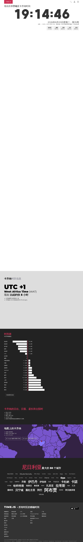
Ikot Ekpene (72, 473)
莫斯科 (5, 368)
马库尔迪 (41, 494)
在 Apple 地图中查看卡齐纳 (30, 438)
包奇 (49, 482)
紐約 (5, 349)
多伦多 (5, 346)
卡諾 (74, 482)
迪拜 (5, 375)
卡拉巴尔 (56, 482)
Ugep (6, 481)
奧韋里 (42, 485)
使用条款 (44, 514)
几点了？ (13, 541)
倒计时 (5, 525)
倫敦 (56, 28)
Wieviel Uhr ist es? (73, 541)
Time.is (8, 1)
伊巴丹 (33, 482)
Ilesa (16, 477)
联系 (31, 523)
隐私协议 (44, 516)
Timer (5, 527)
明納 (68, 485)
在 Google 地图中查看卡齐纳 (13, 438)
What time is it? (7, 541)
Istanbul (6, 370)
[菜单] (78, 2)
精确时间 (6, 511)
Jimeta (30, 477)
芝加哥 (5, 344)
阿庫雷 (61, 490)
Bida (16, 473)
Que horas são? (58, 541)
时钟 (5, 523)
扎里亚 (50, 485)
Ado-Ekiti (10, 474)
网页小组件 (14, 514)
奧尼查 (36, 486)
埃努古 (29, 485)
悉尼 (5, 390)
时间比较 (6, 514)
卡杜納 (65, 481)
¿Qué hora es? (25, 541)
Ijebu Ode (55, 473)
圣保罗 (5, 351)
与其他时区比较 (10, 395)
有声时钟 (6, 536)
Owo (57, 477)
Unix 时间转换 (23, 516)
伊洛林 (43, 481)
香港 (5, 385)
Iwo (26, 477)
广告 (43, 511)
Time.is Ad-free (34, 514)
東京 (76, 28)
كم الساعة (40, 541)
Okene (46, 478)
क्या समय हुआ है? (18, 541)
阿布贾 (50, 490)
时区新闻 (14, 516)
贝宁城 (19, 490)
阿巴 (39, 489)
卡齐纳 (9, 485)
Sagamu (69, 477)
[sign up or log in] (74, 2)
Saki (75, 477)
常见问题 (32, 516)
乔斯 (24, 481)
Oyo (63, 477)
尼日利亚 (32, 467)
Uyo (11, 482)
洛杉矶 (49, 28)
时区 (5, 518)
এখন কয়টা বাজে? (45, 541)
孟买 (5, 377)
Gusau (49, 473)
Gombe (44, 473)
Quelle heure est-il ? (33, 541)
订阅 (13, 518)
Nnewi (40, 477)
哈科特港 (18, 485)
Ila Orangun (10, 477)
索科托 (10, 490)
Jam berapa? (65, 541)
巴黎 (62, 28)
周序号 (5, 534)
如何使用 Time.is (34, 518)
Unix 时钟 (22, 514)
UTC (5, 353)
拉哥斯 (5, 356)
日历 (5, 529)
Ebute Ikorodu (26, 474)
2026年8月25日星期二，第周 (63, 22)
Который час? (51, 541)
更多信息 (58, 24)
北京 (69, 28)
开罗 (5, 372)
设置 (31, 511)
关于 (31, 520)
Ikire (66, 473)
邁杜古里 (30, 489)
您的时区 (6, 516)
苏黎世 (5, 365)
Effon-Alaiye (37, 473)
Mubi (35, 477)
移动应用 (14, 511)
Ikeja (61, 474)
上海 (5, 380)
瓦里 (73, 486)
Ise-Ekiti (21, 477)
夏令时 (5, 520)
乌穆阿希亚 (17, 481)
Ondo (52, 477)
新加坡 (5, 382)
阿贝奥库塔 (70, 490)
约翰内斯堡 (7, 360)
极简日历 (6, 532)
